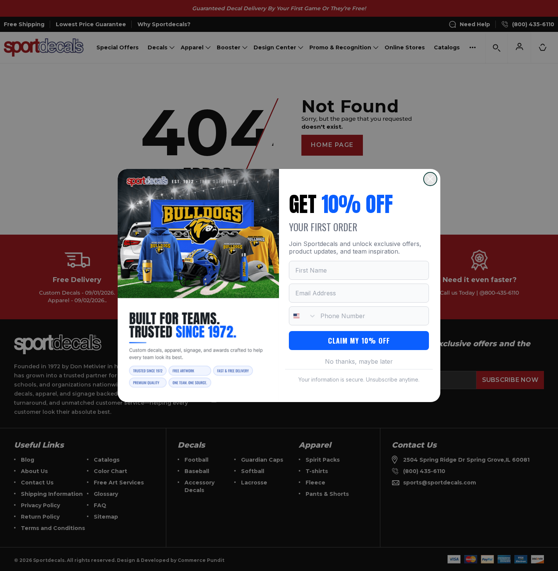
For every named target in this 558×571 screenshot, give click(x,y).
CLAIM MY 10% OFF (359, 340)
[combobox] (303, 316)
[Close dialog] (430, 179)
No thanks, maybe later (359, 361)
